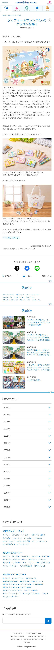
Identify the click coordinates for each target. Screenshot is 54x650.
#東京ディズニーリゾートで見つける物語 (17, 587)
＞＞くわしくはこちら (11, 237)
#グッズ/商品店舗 (9, 544)
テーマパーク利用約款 (35, 636)
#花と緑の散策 (38, 584)
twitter (16, 268)
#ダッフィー (35, 294)
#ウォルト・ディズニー (11, 597)
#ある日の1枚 (24, 581)
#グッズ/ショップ (8, 294)
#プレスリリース (18, 578)
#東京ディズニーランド (13, 531)
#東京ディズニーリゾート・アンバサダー (17, 584)
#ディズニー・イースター (21, 535)
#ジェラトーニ (18, 297)
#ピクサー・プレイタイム (21, 556)
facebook (27, 268)
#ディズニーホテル (30, 590)
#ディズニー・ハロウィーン (12, 538)
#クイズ (45, 594)
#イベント (6, 535)
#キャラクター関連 (23, 541)
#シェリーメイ (7, 297)
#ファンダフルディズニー (31, 594)
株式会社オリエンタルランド (33, 639)
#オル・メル (36, 300)
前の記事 (8, 275)
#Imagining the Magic (10, 581)
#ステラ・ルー (30, 297)
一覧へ (28, 275)
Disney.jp (27, 642)
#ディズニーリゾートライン (12, 590)
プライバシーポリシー (33, 633)
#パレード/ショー (9, 541)
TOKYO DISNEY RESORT (26, 2)
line (37, 268)
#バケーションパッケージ (12, 594)
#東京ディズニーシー (22, 294)
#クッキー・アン (25, 300)
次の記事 (45, 275)
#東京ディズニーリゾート (14, 574)
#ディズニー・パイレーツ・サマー (15, 559)
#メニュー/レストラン (39, 541)
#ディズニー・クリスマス (33, 538)
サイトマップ (17, 633)
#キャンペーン (31, 578)
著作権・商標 (15, 639)
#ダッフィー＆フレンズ (10, 300)
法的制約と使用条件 (17, 636)
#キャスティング (37, 581)
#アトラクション (23, 544)
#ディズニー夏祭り (38, 535)
